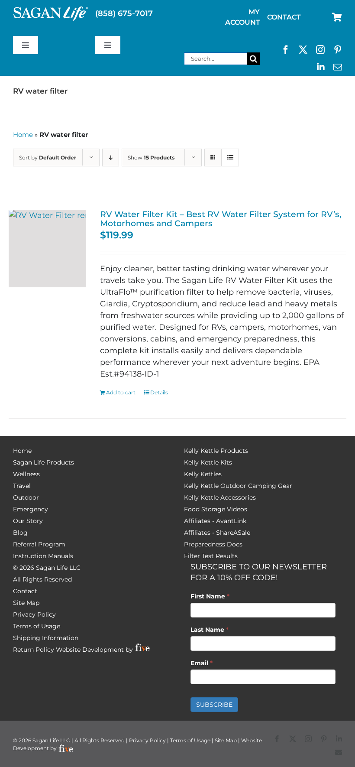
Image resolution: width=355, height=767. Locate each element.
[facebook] (285, 50)
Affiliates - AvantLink (215, 521)
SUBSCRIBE (214, 704)
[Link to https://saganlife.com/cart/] (337, 17)
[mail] (337, 67)
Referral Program (39, 544)
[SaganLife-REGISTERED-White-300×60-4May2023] (51, 10)
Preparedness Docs (213, 544)
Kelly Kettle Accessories (220, 497)
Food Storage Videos (215, 509)
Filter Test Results (211, 556)
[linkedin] (321, 67)
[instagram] (320, 50)
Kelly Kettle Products (216, 451)
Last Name (209, 630)
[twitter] (303, 50)
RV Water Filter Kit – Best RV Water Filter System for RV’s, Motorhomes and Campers (220, 218)
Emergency (30, 509)
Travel (22, 486)
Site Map (26, 603)
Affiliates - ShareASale (217, 532)
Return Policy (33, 649)
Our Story (28, 521)
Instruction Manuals (43, 556)
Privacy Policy (34, 614)
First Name (209, 596)
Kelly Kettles (203, 474)
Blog (20, 532)
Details (159, 392)
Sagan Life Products (43, 462)
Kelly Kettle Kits (208, 462)
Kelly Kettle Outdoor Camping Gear (238, 486)
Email (201, 663)
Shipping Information (45, 638)
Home (23, 134)
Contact (25, 591)
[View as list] (230, 157)
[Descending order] (110, 157)
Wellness (26, 474)
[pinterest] (337, 50)
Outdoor (26, 497)
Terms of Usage (36, 626)
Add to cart (121, 392)
